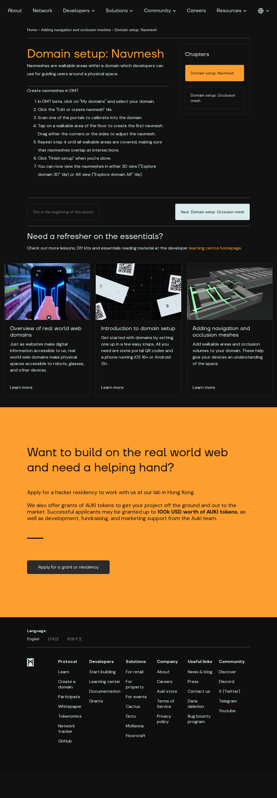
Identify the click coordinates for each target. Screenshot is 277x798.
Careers (196, 10)
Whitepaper (70, 706)
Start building (102, 672)
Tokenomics (70, 716)
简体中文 (74, 639)
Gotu (131, 716)
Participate (69, 697)
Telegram (228, 701)
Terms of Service (165, 703)
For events (136, 697)
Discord (226, 681)
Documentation (104, 691)
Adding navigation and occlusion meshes (76, 30)
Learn (63, 672)
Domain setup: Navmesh (136, 30)
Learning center (104, 681)
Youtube (227, 711)
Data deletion (196, 703)
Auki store (167, 691)
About (15, 10)
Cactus (133, 706)
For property (135, 684)
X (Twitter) (229, 691)
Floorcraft (136, 735)
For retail (134, 672)
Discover (227, 672)
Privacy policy (164, 719)
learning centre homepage (215, 248)
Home (32, 30)
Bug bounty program (199, 719)
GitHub (65, 741)
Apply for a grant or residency (68, 567)
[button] (79, 11)
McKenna (135, 726)
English (33, 639)
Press (193, 681)
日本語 (53, 639)
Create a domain (66, 684)
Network (42, 10)
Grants (96, 701)
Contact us (199, 691)
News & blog (200, 672)
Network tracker (66, 728)
